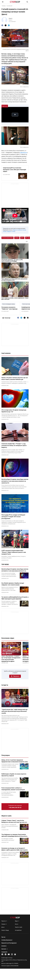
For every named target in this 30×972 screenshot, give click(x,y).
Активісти (3, 946)
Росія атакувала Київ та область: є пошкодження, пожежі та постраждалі (13, 789)
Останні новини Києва (7, 238)
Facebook (19, 230)
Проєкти (3, 921)
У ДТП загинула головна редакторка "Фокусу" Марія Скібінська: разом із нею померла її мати (13, 552)
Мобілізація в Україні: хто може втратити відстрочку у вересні (13, 775)
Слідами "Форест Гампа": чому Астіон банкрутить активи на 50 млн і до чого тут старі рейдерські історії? (14, 822)
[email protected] (14, 965)
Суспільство (9, 6)
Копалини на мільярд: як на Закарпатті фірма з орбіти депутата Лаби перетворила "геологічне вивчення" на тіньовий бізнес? (14, 850)
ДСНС (22, 238)
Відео (16, 921)
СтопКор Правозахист (6, 940)
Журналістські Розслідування (9, 943)
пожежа (17, 238)
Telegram (15, 230)
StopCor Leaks (6, 816)
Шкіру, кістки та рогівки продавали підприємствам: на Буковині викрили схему (14, 761)
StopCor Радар (5, 930)
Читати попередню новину (8, 304)
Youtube (24, 230)
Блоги (16, 924)
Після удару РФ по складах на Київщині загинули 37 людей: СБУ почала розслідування (13, 516)
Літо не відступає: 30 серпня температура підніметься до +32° (13, 411)
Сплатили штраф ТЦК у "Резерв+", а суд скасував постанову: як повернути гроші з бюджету (14, 445)
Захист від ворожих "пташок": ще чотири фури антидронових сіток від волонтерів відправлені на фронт (10, 658)
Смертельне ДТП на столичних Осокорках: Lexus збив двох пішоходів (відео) (14, 169)
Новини (3, 924)
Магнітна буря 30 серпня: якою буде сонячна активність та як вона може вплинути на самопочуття (14, 481)
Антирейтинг (18, 930)
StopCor (10, 18)
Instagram (9, 231)
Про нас (3, 937)
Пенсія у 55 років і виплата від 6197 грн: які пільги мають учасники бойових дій (14, 378)
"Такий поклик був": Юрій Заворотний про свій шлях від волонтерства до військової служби (14, 711)
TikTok (13, 231)
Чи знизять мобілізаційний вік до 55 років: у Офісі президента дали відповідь (14, 598)
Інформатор (23, 152)
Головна (4, 6)
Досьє (2, 927)
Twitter (4, 231)
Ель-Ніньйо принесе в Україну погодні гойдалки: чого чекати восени (12, 584)
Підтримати (16, 676)
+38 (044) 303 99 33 (15, 808)
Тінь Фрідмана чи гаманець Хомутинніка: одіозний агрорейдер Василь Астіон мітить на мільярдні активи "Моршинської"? (14, 836)
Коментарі (7, 318)
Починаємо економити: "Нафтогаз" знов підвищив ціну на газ (9, 309)
